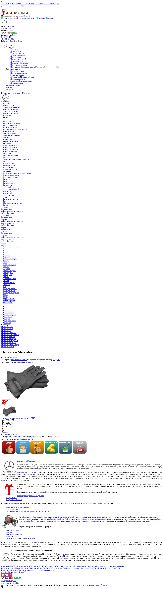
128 (58, 360)
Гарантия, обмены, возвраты (21, 81)
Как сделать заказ (17, 71)
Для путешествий (9, 321)
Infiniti (98, 566)
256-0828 (8, 39)
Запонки (6, 157)
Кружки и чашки (9, 183)
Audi (7, 566)
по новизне (15, 360)
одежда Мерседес (28, 538)
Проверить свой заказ (27, 18)
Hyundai (93, 566)
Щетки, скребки (9, 301)
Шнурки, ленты (9, 299)
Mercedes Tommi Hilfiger (10, 345)
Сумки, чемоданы (9, 271)
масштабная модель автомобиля (65, 517)
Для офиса (6, 319)
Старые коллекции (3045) (12, 107)
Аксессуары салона (10, 127)
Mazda (17, 568)
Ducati (37, 566)
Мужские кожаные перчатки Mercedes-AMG (18, 418)
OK (2, 587)
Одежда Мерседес (63, 556)
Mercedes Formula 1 (8, 333)
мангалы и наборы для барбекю (52, 519)
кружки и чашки (12, 509)
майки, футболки (7, 213)
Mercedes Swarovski (8, 343)
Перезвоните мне (10, 18)
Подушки (6, 257)
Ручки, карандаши (9, 265)
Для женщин (7, 311)
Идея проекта (15, 57)
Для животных (8, 313)
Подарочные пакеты (10, 113)
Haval (83, 566)
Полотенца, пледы (10, 259)
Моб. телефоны (8, 187)
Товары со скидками (10, 111)
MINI (29, 568)
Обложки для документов (12, 203)
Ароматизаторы (9, 131)
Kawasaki (116, 566)
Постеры (6, 261)
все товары (29, 362)
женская (6, 215)
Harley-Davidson (75, 566)
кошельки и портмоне (14, 534)
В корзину (5, 432)
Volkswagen (107, 568)
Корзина (4, 9)
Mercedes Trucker (7, 347)
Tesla (96, 568)
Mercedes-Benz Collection (26, 472)
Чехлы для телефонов (11, 293)
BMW (11, 566)
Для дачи (6, 307)
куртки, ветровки (7, 223)
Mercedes (16, 93)
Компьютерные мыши (11, 175)
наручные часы (11, 536)
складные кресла (101, 519)
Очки (5, 249)
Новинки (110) (8, 105)
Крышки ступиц (9, 185)
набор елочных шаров (14, 500)
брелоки (9, 532)
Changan (22, 566)
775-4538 (6, 37)
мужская (6, 231)
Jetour (110, 566)
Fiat (47, 566)
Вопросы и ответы (13, 85)
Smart (69, 568)
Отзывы (9, 87)
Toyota (100, 568)
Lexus (8, 568)
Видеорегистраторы (10, 141)
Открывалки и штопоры (12, 247)
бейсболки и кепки (13, 530)
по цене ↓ (23, 360)
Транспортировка (9, 279)
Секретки (6, 269)
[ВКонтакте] (6, 576)
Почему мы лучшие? (18, 59)
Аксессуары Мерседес (26, 461)
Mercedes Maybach (8, 337)
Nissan (40, 568)
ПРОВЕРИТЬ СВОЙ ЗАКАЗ (49, 4)
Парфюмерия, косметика (12, 253)
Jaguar (103, 566)
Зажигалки (7, 153)
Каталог (9, 45)
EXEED (43, 566)
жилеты (4, 219)
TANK (91, 568)
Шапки (5, 295)
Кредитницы (7, 179)
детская (5, 207)
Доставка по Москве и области (22, 77)
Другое (5, 117)
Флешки (6, 281)
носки (3, 227)
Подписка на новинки (18, 65)
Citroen (32, 566)
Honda (87, 566)
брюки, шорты (6, 209)
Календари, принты (10, 169)
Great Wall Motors (62, 566)
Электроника (8, 303)
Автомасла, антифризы (11, 123)
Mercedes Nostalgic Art (9, 341)
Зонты (5, 161)
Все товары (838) (9, 103)
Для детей (6, 309)
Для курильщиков (9, 315)
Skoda (65, 568)
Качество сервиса (17, 53)
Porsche (55, 568)
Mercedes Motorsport (8, 339)
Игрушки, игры (8, 163)
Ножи (5, 201)
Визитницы (7, 143)
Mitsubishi (34, 568)
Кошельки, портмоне (10, 177)
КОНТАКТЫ (15, 4)
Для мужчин (7, 317)
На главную (5, 93)
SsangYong (76, 568)
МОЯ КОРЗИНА (7, 26)
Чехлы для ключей (10, 289)
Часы (4, 287)
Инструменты (8, 167)
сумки (8, 538)
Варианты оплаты (17, 75)
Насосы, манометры (10, 199)
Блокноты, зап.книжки (11, 135)
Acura (3, 566)
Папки (5, 251)
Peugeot (49, 568)
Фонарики (6, 285)
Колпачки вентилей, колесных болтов (17, 173)
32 (54, 360)
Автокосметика (8, 121)
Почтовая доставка (17, 79)
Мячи (5, 197)
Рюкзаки (6, 267)
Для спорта (7, 323)
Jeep (106, 566)
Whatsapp (41, 18)
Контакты (14, 49)
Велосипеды (7, 139)
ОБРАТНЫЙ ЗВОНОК (29, 4)
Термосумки (7, 275)
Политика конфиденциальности (22, 67)
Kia (121, 566)
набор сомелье (11, 498)
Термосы (6, 277)
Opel (44, 568)
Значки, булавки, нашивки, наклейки (17, 159)
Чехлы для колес (9, 291)
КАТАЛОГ (5, 4)
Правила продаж (16, 83)
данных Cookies (101, 585)
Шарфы (5, 297)
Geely (54, 566)
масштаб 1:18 (8, 191)
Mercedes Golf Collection (10, 335)
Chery (28, 566)
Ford (50, 566)
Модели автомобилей (11, 189)
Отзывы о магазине (17, 55)
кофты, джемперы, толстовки (12, 211)
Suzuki (86, 568)
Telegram (51, 18)
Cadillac (16, 566)
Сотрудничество (16, 61)
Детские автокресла (10, 147)
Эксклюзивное (8, 115)
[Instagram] (10, 576)
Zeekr (118, 568)
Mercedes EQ (6, 331)
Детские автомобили (10, 149)
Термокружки (8, 273)
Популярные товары (10, 109)
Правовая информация (19, 63)
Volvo (114, 568)
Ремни (5, 263)
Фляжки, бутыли (9, 283)
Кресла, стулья (8, 181)
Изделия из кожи (9, 165)
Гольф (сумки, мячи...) (11, 145)
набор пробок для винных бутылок (30, 496)
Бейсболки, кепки (9, 133)
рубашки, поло (6, 229)
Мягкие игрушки (9, 195)
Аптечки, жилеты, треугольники (15, 129)
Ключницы (7, 171)
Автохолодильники (10, 125)
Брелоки (6, 137)
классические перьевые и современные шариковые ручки (27, 511)
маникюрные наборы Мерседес (76, 521)
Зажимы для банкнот (10, 155)
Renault (60, 568)
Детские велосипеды (10, 151)
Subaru (82, 568)
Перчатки (6, 255)
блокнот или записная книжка (17, 507)
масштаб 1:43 (8, 193)
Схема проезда (16, 51)
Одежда (5, 205)
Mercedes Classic (7, 329)
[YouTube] (3, 576)
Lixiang (12, 568)
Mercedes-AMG (7, 327)
